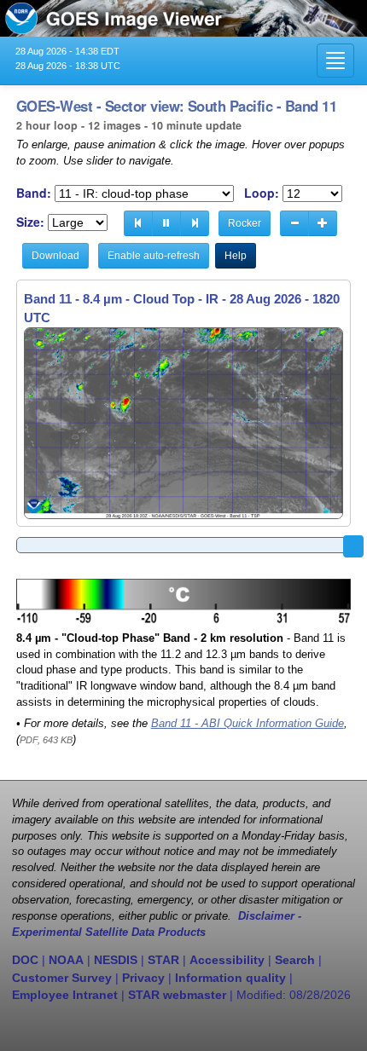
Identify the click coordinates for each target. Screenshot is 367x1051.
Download (55, 256)
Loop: (261, 193)
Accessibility (227, 960)
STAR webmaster (177, 995)
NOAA (66, 960)
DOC (25, 960)
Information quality (230, 978)
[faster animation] (322, 223)
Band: (33, 193)
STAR (163, 960)
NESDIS (115, 960)
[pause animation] (166, 223)
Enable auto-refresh (154, 256)
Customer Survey (62, 978)
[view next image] (194, 223)
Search (295, 960)
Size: (30, 222)
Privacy (143, 978)
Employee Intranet (65, 995)
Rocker (244, 223)
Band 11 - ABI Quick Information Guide (247, 724)
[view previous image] (138, 223)
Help (235, 256)
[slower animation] (294, 223)
